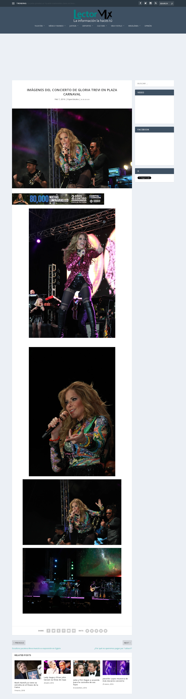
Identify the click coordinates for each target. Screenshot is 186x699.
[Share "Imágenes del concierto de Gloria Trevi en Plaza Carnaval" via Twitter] (53, 630)
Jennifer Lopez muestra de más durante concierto (115, 679)
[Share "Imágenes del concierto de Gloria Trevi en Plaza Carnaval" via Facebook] (48, 630)
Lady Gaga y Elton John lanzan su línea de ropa (55, 678)
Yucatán (39, 26)
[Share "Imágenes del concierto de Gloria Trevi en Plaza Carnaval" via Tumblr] (58, 630)
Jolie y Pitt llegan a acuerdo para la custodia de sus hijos (86, 682)
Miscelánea (133, 26)
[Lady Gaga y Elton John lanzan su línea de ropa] (57, 667)
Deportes (86, 26)
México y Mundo (56, 26)
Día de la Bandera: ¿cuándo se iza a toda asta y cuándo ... (51, 3)
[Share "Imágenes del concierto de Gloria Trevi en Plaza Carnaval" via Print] (73, 630)
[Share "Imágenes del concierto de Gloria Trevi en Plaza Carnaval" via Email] (68, 630)
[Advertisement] (93, 52)
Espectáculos (73, 99)
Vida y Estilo (116, 26)
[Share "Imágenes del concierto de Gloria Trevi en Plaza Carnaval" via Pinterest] (63, 630)
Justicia (73, 26)
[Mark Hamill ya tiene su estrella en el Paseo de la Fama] (28, 669)
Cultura (101, 26)
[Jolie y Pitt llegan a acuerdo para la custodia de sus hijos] (86, 668)
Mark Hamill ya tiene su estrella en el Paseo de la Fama (26, 684)
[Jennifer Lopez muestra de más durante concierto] (116, 667)
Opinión (148, 26)
